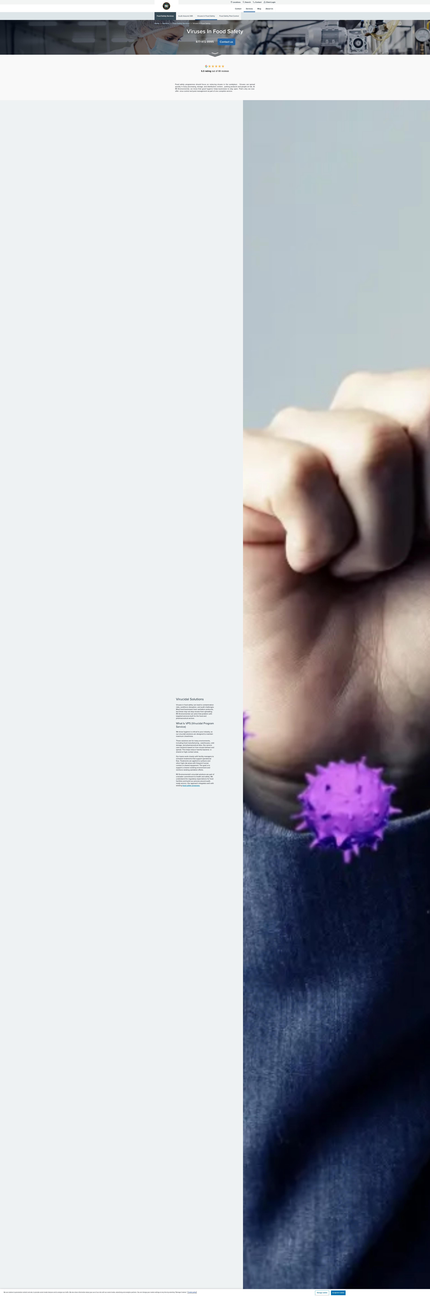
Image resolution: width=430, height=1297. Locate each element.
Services (165, 23)
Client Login (270, 2)
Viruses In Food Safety (206, 16)
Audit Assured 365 (185, 16)
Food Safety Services (165, 16)
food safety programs (191, 785)
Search (248, 2)
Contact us (226, 41)
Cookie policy (192, 1292)
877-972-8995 (205, 41)
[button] (215, 53)
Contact (258, 2)
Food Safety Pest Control (229, 16)
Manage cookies (322, 1293)
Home (157, 23)
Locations (237, 2)
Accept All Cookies (338, 1293)
